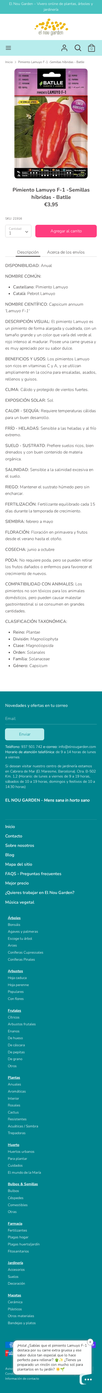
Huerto (13, 1144)
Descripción (28, 252)
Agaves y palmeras (23, 931)
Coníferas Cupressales (25, 952)
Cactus (13, 1112)
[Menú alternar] (8, 48)
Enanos (14, 1031)
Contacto (13, 836)
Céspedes (16, 1197)
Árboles (14, 917)
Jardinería (15, 1262)
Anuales (14, 1084)
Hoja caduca (17, 977)
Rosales (14, 1105)
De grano (15, 1058)
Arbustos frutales (22, 1024)
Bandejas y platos (22, 1323)
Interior (13, 1098)
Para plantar (17, 1158)
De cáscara (16, 1045)
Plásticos (15, 1309)
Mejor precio (17, 883)
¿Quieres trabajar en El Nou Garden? (39, 893)
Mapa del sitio (18, 864)
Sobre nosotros (19, 845)
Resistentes (17, 1119)
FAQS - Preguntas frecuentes (33, 874)
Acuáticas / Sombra (23, 1126)
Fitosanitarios (18, 1251)
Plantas (14, 1077)
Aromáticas (17, 1091)
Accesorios (16, 1269)
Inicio (10, 827)
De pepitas (16, 1052)
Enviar (24, 734)
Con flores (16, 998)
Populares (16, 991)
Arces (12, 945)
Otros (12, 1066)
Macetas (14, 1295)
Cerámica (15, 1302)
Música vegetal (19, 902)
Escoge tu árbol (20, 938)
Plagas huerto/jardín (24, 1244)
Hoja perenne (18, 984)
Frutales (14, 1010)
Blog (9, 855)
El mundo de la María (24, 1172)
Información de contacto (22, 1379)
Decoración (16, 1283)
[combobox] (18, 231)
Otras (12, 1211)
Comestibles (18, 1204)
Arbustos (15, 971)
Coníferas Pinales (21, 959)
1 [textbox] (10, 233)
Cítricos (14, 1017)
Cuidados (15, 1165)
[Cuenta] (64, 46)
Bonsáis (14, 924)
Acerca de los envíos (66, 252)
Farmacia (15, 1223)
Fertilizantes (17, 1230)
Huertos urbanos (21, 1151)
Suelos (13, 1276)
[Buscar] (78, 46)
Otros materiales (21, 1315)
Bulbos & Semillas (23, 1184)
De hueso (15, 1038)
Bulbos (13, 1190)
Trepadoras (17, 1133)
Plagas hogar (18, 1237)
